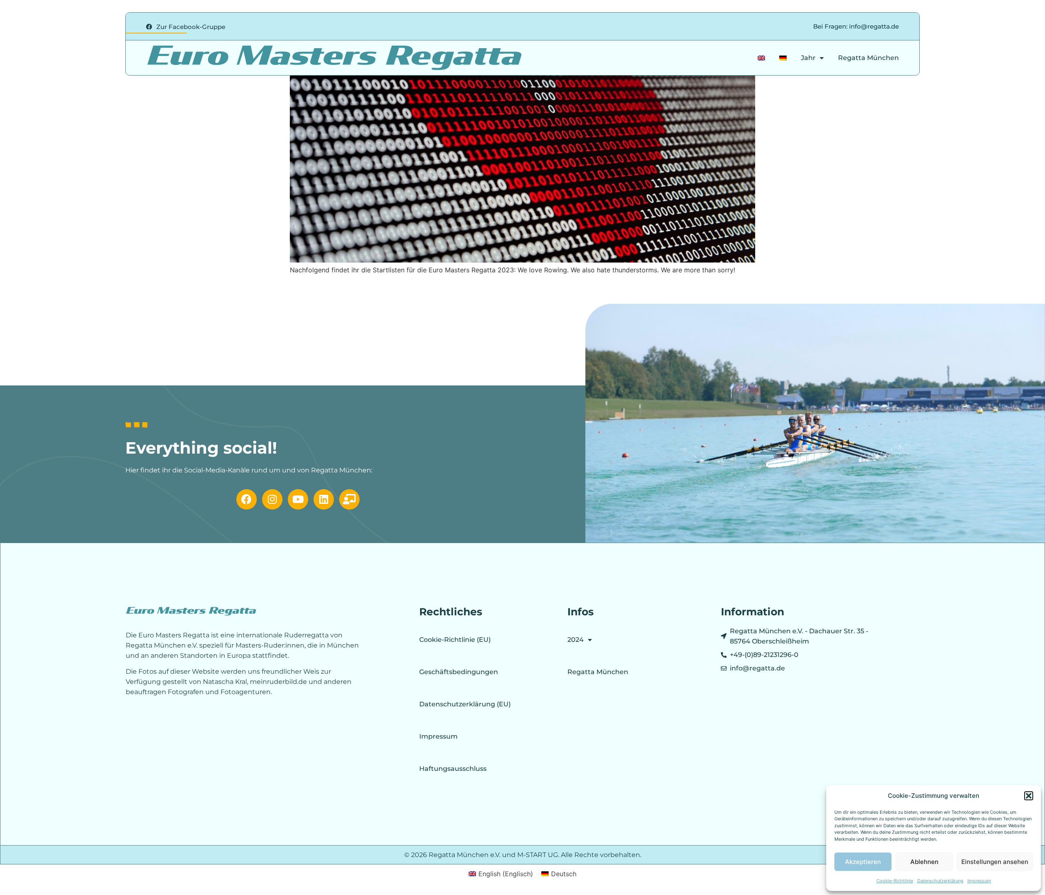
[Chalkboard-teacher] (349, 499)
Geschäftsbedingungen (458, 672)
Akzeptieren (863, 862)
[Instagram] (272, 499)
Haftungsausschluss (453, 769)
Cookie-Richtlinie (894, 881)
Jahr (808, 58)
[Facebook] (246, 499)
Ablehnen (924, 862)
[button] (1029, 796)
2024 (575, 639)
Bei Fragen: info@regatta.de (856, 26)
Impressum (979, 881)
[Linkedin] (324, 499)
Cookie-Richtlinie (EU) (455, 639)
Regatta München (868, 58)
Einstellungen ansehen (994, 862)
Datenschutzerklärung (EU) (465, 704)
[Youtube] (298, 499)
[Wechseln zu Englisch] (761, 58)
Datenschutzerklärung (940, 881)
